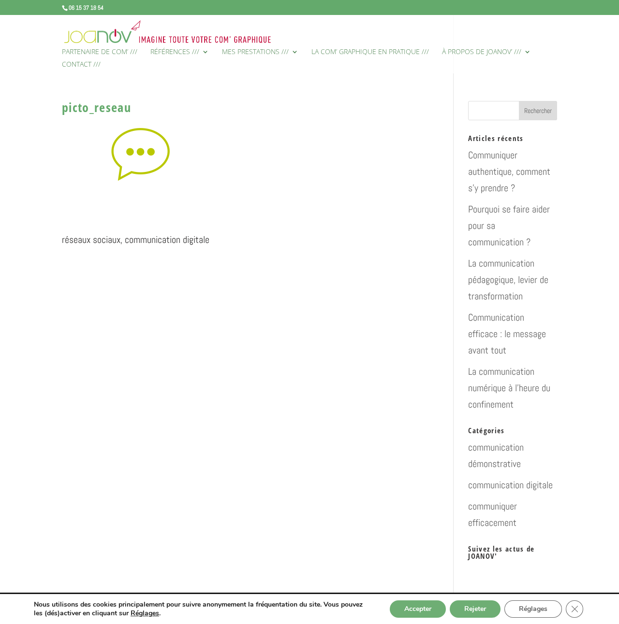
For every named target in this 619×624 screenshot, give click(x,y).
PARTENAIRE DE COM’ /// (99, 52)
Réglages (145, 613)
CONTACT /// (81, 65)
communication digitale (510, 485)
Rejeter (475, 608)
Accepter (417, 608)
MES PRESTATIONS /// (255, 52)
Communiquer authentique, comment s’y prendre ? (509, 171)
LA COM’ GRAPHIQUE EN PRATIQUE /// (370, 52)
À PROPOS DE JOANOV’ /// (481, 52)
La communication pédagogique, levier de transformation (508, 279)
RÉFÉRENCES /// (174, 52)
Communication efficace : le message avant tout (507, 333)
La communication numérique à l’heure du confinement (509, 388)
